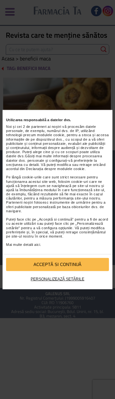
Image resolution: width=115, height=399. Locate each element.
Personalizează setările (57, 279)
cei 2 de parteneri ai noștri (39, 127)
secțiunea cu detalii (22, 165)
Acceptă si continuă (57, 264)
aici (37, 244)
